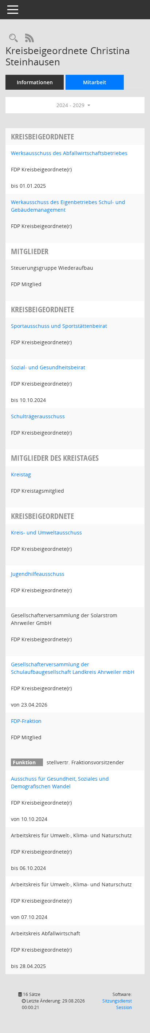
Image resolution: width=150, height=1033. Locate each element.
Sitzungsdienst (117, 1004)
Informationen (35, 82)
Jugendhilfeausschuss (37, 573)
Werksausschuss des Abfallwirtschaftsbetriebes (69, 153)
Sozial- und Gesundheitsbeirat (48, 367)
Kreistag (21, 474)
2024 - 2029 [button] (71, 105)
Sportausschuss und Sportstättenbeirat (59, 325)
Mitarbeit (94, 82)
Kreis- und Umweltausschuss (46, 532)
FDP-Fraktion (26, 720)
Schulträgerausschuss (38, 416)
